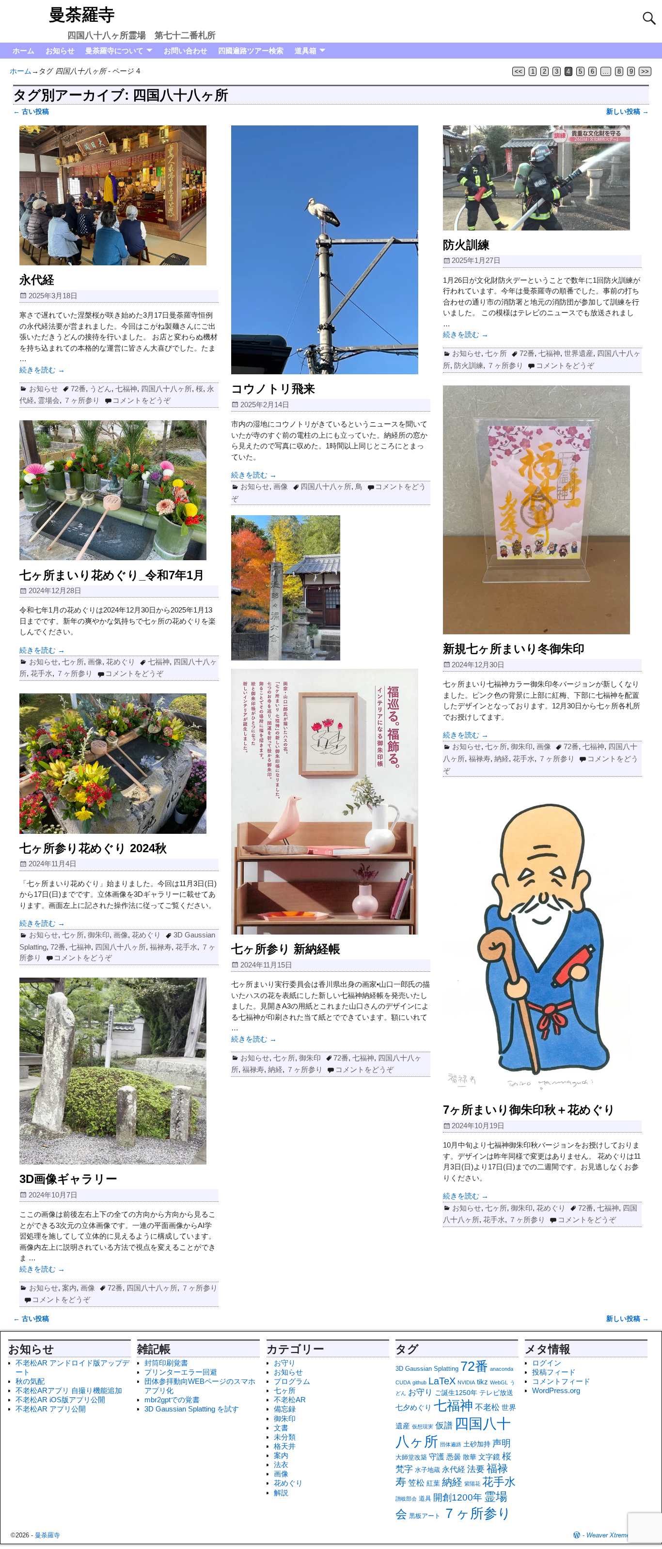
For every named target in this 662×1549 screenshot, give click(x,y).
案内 (69, 1288)
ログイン (546, 1363)
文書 (281, 1428)
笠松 (416, 1483)
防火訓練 (466, 244)
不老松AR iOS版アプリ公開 (60, 1400)
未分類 (285, 1437)
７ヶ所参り (81, 400)
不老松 (487, 1407)
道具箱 (305, 50)
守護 (436, 1456)
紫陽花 (472, 1484)
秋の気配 (30, 1381)
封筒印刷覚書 (166, 1363)
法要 (476, 1469)
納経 (501, 758)
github (419, 1382)
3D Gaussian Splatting (426, 1368)
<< (518, 71)
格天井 (285, 1446)
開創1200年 (457, 1497)
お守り (285, 1363)
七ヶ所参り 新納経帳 (285, 948)
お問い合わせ (185, 50)
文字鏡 (489, 1457)
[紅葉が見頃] (285, 658)
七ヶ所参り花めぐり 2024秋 (93, 848)
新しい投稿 (627, 111)
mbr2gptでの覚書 (172, 1400)
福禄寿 (479, 758)
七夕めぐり (413, 1407)
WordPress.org (556, 1390)
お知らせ (60, 50)
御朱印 (522, 746)
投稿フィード (554, 1372)
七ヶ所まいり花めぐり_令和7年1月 (112, 575)
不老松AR (290, 1400)
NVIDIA (466, 1382)
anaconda (501, 1369)
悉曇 (453, 1457)
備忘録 (285, 1409)
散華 (469, 1457)
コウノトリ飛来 (273, 388)
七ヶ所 (496, 353)
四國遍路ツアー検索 (251, 50)
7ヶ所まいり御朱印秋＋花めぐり (529, 1109)
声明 (501, 1443)
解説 (281, 1492)
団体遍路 (450, 1444)
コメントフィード (561, 1381)
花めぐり (120, 662)
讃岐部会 (406, 1499)
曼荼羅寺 (82, 14)
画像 (280, 486)
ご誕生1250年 (456, 1392)
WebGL (499, 1382)
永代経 (36, 279)
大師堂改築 (411, 1457)
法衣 (281, 1464)
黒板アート (425, 1515)
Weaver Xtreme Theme (618, 1535)
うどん (100, 388)
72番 (78, 388)
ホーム (23, 50)
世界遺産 (578, 353)
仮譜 (444, 1425)
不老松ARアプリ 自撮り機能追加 (69, 1390)
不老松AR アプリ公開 (51, 1409)
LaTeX (442, 1381)
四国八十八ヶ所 (166, 388)
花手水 (524, 758)
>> (645, 71)
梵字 (404, 1469)
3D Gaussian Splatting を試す (191, 1409)
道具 (425, 1498)
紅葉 (433, 1483)
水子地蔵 (427, 1469)
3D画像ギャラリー (68, 1178)
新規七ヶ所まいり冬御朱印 (513, 648)
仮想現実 (422, 1426)
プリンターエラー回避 (180, 1372)
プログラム (292, 1381)
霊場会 (49, 400)
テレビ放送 (496, 1392)
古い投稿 (31, 111)
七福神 (126, 388)
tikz (482, 1382)
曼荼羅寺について (114, 50)
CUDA (402, 1382)
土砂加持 (476, 1444)
